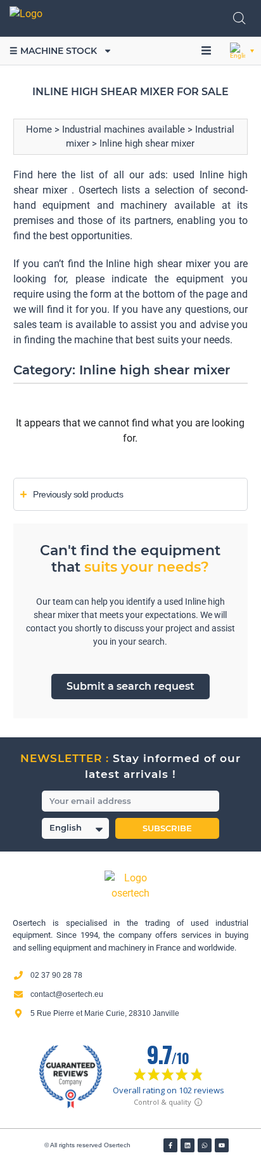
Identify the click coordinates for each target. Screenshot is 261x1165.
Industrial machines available (123, 129)
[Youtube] (222, 1145)
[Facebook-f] (170, 1145)
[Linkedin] (187, 1145)
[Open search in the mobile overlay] (239, 18)
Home (39, 129)
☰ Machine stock (53, 50)
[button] (206, 51)
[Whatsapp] (205, 1145)
